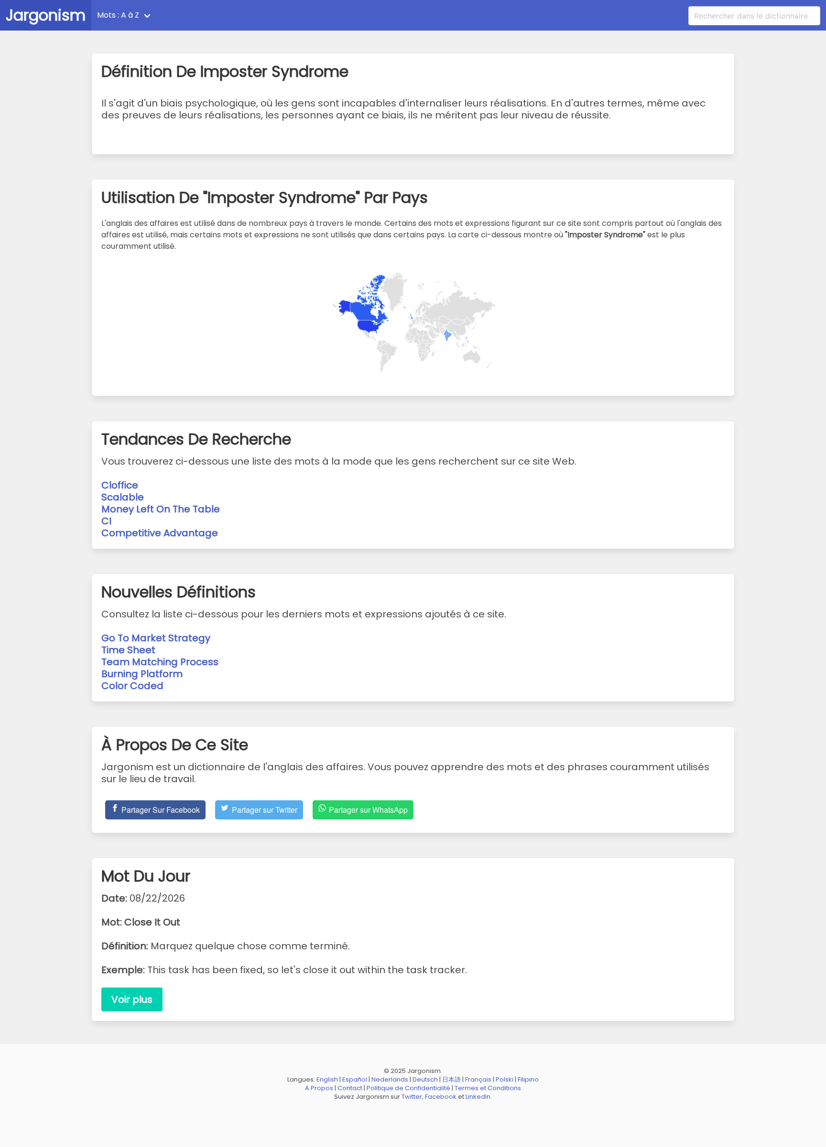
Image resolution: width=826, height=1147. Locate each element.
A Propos (319, 1088)
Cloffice (119, 485)
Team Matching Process (159, 662)
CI (106, 521)
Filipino (528, 1079)
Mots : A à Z (118, 15)
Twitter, (413, 1096)
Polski (504, 1079)
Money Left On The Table (160, 509)
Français (478, 1079)
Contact (349, 1088)
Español (354, 1079)
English (327, 1079)
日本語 (451, 1079)
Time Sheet (128, 650)
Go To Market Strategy (155, 638)
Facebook (440, 1096)
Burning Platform (142, 673)
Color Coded (132, 685)
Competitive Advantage (159, 533)
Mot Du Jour (186, 15)
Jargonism (46, 15)
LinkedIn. (479, 1096)
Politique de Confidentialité (408, 1088)
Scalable (122, 497)
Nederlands (389, 1079)
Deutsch (425, 1079)
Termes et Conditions (488, 1088)
